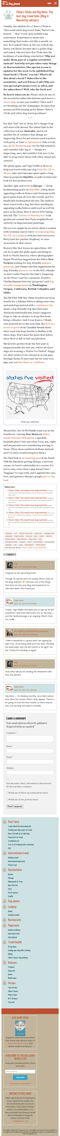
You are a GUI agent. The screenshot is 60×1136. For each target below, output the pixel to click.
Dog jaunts (14, 901)
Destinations (15, 869)
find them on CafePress (31, 362)
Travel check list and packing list (19, 826)
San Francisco (13, 892)
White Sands (40, 545)
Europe (29, 536)
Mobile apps (12, 978)
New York (32, 539)
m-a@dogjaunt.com (20, 1121)
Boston (10, 874)
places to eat (26, 270)
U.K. (15, 545)
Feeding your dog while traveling (19, 950)
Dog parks (11, 970)
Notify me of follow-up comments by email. (28, 793)
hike (35, 536)
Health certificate (14, 929)
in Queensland (33, 142)
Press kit (11, 1002)
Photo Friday (12, 994)
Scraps (11, 983)
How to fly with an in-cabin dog (18, 833)
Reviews (12, 962)
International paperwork (16, 861)
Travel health (15, 942)
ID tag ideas (12, 946)
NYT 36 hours (13, 998)
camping (9, 536)
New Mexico (22, 539)
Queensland (49, 542)
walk (20, 545)
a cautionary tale (43, 305)
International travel (18, 853)
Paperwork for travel (15, 837)
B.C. (15, 533)
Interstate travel (14, 933)
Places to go (12, 864)
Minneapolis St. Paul (15, 881)
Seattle (10, 896)
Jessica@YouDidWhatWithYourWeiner (31, 631)
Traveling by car (13, 840)
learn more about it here (18, 1043)
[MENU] (54, 3)
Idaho (42, 536)
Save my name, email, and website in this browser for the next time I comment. (28, 785)
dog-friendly (19, 536)
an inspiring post (31, 458)
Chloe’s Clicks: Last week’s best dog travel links (28, 490)
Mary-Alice (19, 600)
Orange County (11, 542)
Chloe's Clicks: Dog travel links (33, 547)
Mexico (49, 536)
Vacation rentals (14, 914)
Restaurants (14, 919)
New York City (13, 885)
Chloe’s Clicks (13, 991)
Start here (13, 821)
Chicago (11, 877)
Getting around (13, 857)
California (38, 533)
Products (11, 967)
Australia (9, 533)
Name (9, 746)
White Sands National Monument (26, 436)
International (12, 937)
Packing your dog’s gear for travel (20, 829)
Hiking (10, 953)
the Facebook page (21, 146)
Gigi (16, 563)
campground (49, 533)
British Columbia (26, 533)
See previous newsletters (20, 1083)
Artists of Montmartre (32, 215)
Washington (29, 545)
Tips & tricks (12, 987)
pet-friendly (38, 542)
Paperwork (13, 925)
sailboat (8, 545)
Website (10, 768)
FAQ (9, 848)
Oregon (22, 542)
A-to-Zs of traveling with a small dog (21, 844)
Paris (29, 542)
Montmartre (10, 539)
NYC (40, 539)
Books (10, 974)
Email (9, 757)
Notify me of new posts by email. (23, 799)
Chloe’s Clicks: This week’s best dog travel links (28, 498)
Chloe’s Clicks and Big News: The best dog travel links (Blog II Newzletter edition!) (34, 15)
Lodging (12, 906)
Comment (11, 733)
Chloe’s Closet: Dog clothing (18, 957)
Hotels (10, 911)
